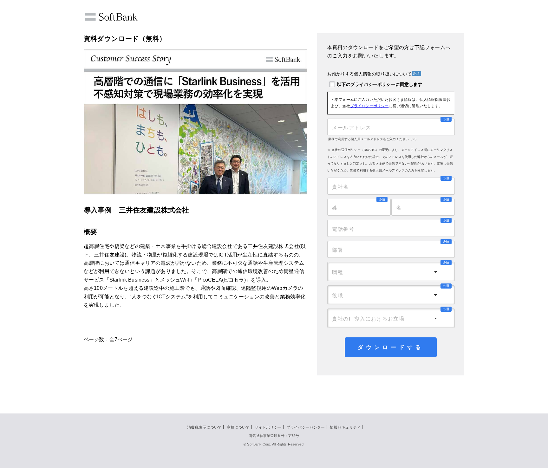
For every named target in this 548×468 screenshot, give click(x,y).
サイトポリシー (268, 427)
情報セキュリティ (345, 427)
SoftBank (111, 16)
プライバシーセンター (305, 427)
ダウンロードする (391, 347)
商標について (238, 427)
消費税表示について (204, 427)
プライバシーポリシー (369, 106)
